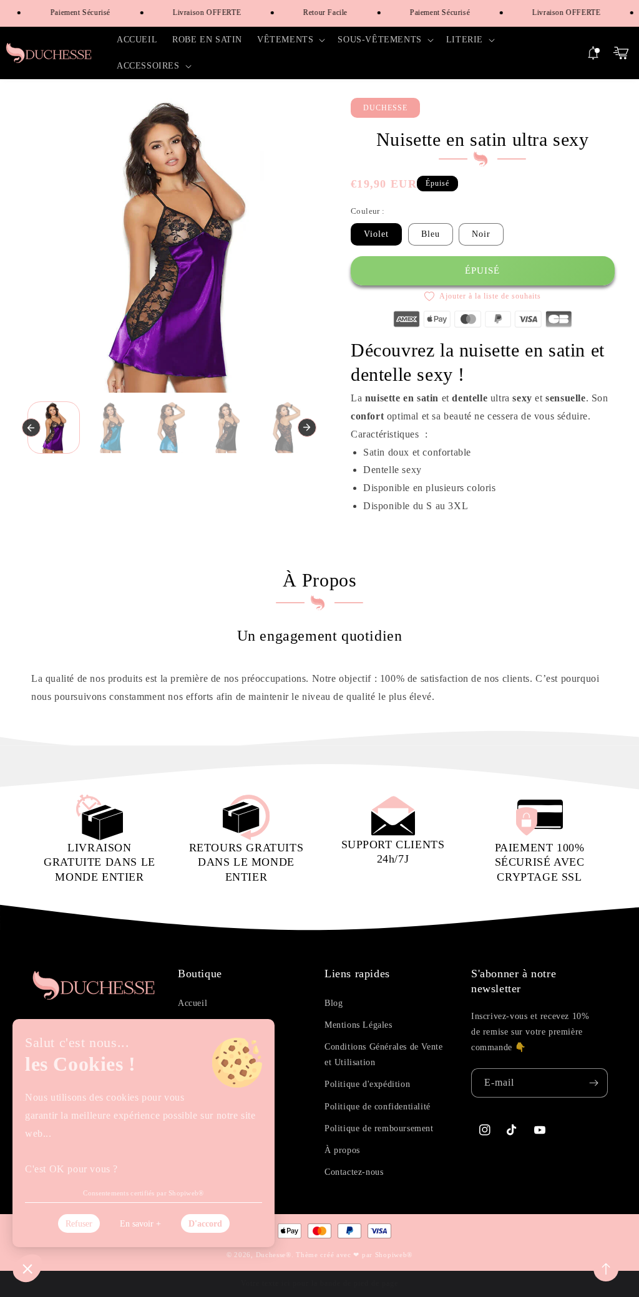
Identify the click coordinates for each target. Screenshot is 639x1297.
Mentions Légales (358, 1025)
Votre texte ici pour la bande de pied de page (319, 1283)
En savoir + (140, 1223)
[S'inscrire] (593, 1083)
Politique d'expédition (367, 1084)
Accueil (192, 1003)
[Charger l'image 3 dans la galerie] (169, 428)
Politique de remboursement (379, 1128)
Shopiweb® (393, 1254)
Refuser (79, 1223)
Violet (376, 234)
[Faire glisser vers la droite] (307, 427)
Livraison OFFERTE (199, 12)
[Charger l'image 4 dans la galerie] (227, 428)
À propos (342, 1150)
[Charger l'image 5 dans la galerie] (285, 428)
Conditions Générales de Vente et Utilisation (383, 1054)
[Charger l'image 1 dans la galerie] (54, 428)
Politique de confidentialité (377, 1106)
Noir (481, 234)
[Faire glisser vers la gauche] (31, 427)
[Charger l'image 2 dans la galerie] (111, 428)
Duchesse (271, 1254)
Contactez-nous (353, 1172)
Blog (333, 1003)
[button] (290, 40)
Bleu (430, 234)
